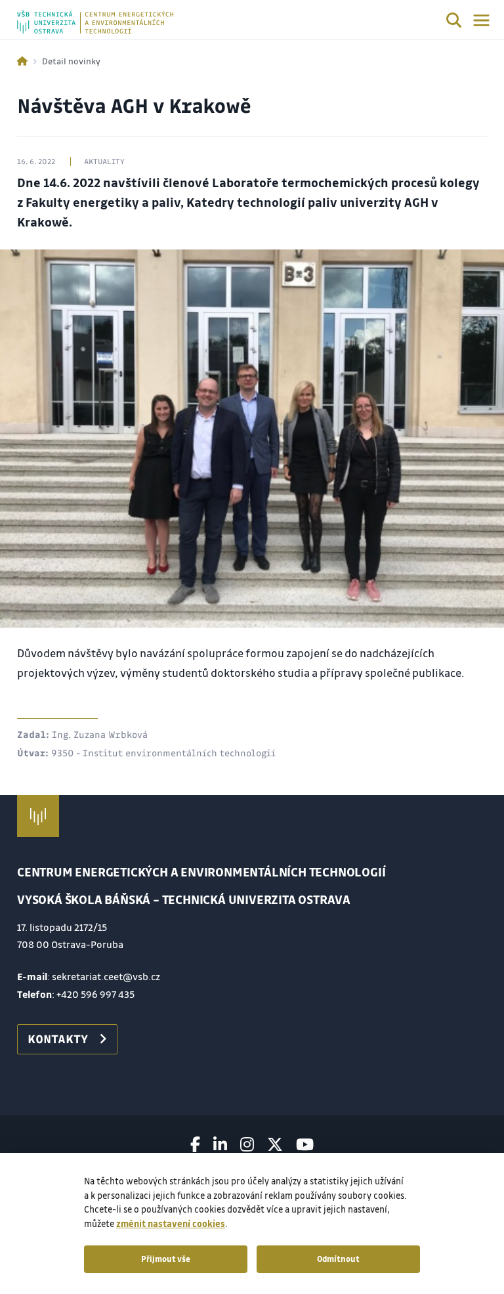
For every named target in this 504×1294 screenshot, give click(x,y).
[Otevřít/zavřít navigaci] (481, 20)
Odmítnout (338, 1258)
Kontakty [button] (58, 1038)
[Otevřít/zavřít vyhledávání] (454, 22)
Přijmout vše (165, 1258)
